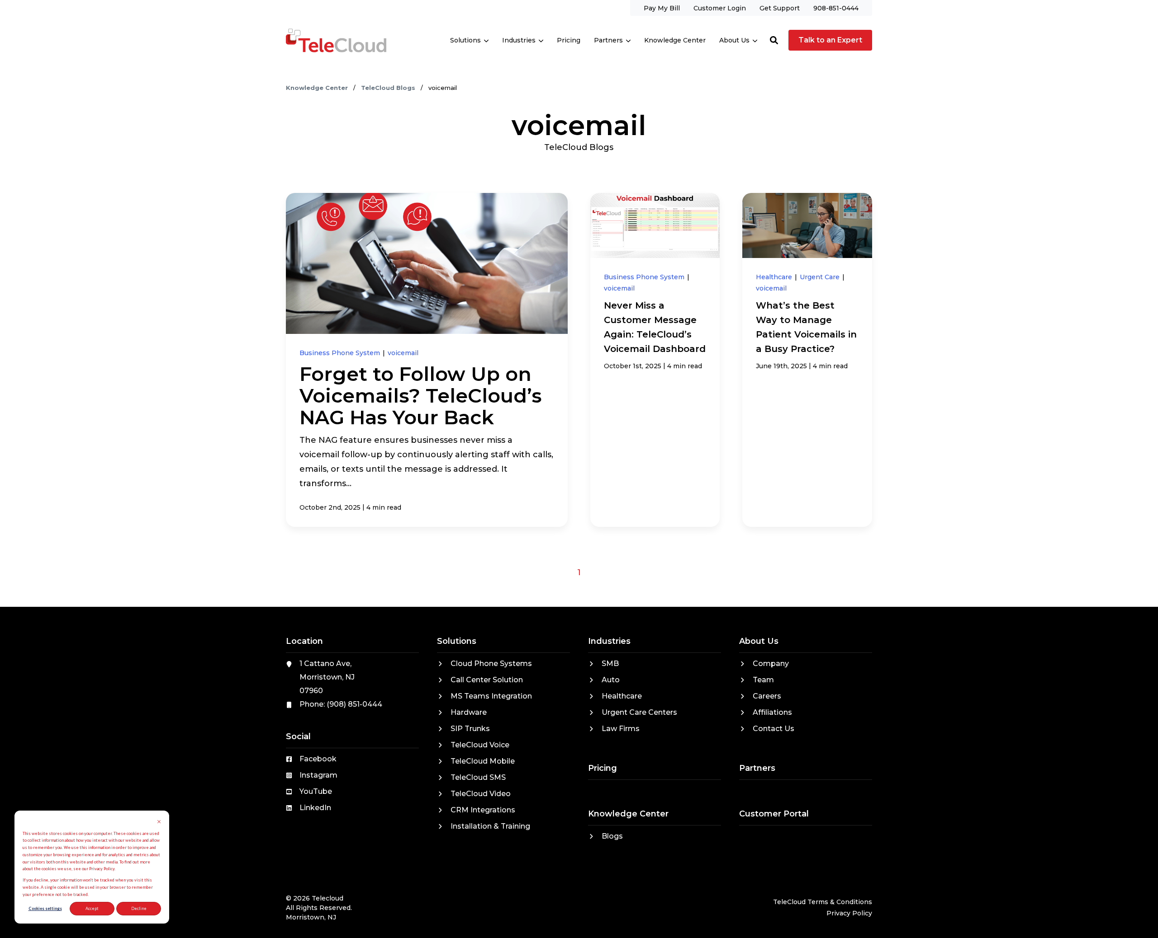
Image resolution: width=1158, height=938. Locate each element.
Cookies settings (45, 908)
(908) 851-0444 (354, 704)
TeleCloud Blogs (389, 87)
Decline (139, 908)
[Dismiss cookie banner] (159, 822)
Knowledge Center (318, 87)
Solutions (465, 40)
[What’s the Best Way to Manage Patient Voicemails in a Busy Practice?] (807, 360)
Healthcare (775, 277)
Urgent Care (820, 277)
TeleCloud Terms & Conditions (822, 902)
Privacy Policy (849, 913)
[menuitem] (662, 8)
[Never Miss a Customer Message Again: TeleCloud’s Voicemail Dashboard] (655, 360)
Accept (92, 908)
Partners (608, 40)
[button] (774, 40)
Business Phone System (340, 353)
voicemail (403, 353)
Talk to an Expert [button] (830, 40)
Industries (519, 40)
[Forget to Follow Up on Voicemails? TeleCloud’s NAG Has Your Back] (427, 360)
